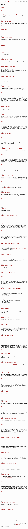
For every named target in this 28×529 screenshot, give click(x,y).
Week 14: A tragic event (5, 382)
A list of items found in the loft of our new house (11, 288)
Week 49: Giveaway (5, 29)
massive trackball (9, 477)
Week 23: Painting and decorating (8, 279)
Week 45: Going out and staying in (8, 66)
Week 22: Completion (5, 308)
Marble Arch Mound (7, 187)
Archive (16, 1)
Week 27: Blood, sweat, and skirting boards (10, 243)
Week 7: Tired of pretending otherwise (9, 444)
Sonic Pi (5, 169)
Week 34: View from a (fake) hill (7, 185)
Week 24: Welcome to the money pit (8, 272)
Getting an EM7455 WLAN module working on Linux (11, 148)
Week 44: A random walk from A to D (8, 76)
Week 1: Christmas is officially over (8, 502)
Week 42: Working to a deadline (7, 96)
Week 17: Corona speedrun (6, 353)
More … (2, 10)
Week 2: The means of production (8, 495)
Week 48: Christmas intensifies (7, 37)
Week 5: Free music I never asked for (8, 463)
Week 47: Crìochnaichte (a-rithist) (8, 52)
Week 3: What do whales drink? (7, 484)
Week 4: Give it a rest (5, 474)
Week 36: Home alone (5, 157)
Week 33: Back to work (5, 192)
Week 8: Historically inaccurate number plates (10, 437)
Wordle (5, 15)
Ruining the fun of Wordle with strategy (9, 14)
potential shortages (6, 117)
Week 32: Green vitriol (5, 202)
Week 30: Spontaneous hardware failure (9, 215)
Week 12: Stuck (4, 401)
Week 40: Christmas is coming (7, 114)
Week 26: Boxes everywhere (6, 254)
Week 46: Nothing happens (6, 59)
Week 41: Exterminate (5, 106)
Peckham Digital (13, 169)
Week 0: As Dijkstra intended (7, 509)
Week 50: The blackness (6, 21)
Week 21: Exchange (5, 317)
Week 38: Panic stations (6, 133)
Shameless (3, 45)
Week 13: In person (4, 391)
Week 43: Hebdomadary (6, 86)
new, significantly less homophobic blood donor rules (19, 248)
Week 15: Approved (5, 372)
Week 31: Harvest (4, 208)
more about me (18, 524)
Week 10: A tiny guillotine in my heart (8, 418)
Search (26, 1)
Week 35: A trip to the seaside (7, 175)
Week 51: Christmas (5, 7)
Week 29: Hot (3, 223)
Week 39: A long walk (5, 124)
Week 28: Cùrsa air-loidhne (6, 234)
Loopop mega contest (11, 97)
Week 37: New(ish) (4, 141)
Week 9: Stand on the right (6, 427)
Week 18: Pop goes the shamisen (7, 343)
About (24, 1)
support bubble (15, 364)
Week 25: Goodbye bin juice (6, 265)
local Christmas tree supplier (13, 118)
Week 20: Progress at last (6, 324)
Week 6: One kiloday (5, 452)
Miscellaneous (20, 1)
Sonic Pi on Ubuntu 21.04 (6, 168)
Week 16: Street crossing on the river (8, 362)
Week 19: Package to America (7, 335)
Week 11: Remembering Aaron (7, 410)
